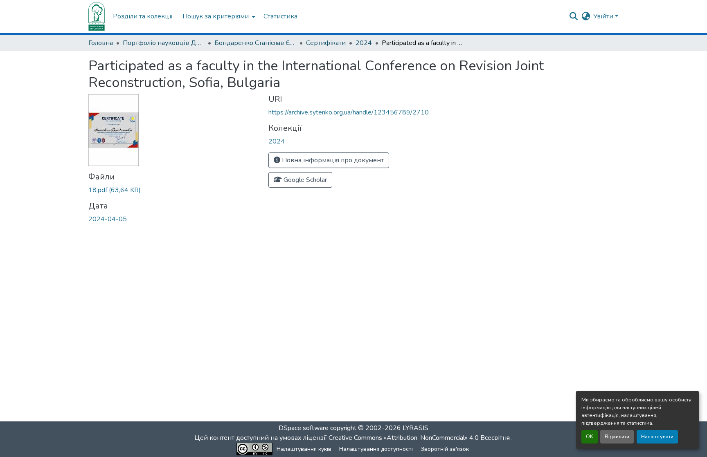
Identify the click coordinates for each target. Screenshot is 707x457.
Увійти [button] (604, 16)
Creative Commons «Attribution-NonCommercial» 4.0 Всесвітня (420, 437)
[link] (173, 190)
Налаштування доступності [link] (376, 449)
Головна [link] (100, 42)
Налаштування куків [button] (304, 449)
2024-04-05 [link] (107, 219)
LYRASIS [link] (415, 427)
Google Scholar (304, 179)
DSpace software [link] (304, 427)
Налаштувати (657, 436)
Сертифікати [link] (326, 42)
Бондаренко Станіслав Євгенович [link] (255, 42)
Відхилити (617, 436)
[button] (96, 16)
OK (589, 436)
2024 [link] (364, 42)
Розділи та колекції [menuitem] (143, 16)
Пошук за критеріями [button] (215, 16)
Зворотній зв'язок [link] (445, 449)
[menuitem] (218, 16)
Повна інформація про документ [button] (332, 160)
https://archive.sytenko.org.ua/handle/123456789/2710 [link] (348, 112)
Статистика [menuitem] (280, 16)
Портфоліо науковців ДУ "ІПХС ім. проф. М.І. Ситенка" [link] (164, 42)
